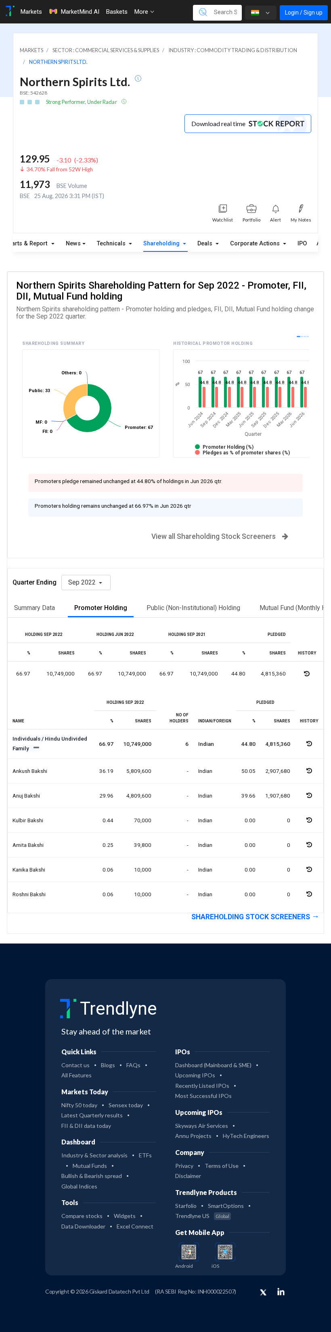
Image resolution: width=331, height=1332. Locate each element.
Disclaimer (188, 1175)
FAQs (133, 1065)
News (73, 243)
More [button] (142, 11)
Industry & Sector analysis (94, 1155)
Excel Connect (135, 1226)
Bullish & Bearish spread (91, 1175)
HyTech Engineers (246, 1135)
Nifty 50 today (79, 1105)
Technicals (112, 243)
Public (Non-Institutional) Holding (193, 608)
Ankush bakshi (30, 771)
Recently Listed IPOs (202, 1085)
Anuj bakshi (26, 795)
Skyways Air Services (201, 1125)
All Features (76, 1075)
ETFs (145, 1155)
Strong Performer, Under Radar (82, 102)
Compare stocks (82, 1215)
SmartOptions (226, 1205)
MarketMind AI (80, 11)
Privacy (184, 1165)
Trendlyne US (202, 1215)
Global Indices (79, 1186)
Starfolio (186, 1205)
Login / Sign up (304, 12)
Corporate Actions (255, 243)
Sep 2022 (82, 582)
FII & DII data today (86, 1125)
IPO (302, 243)
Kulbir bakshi (28, 820)
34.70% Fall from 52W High (60, 169)
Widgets (125, 1215)
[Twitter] (263, 1292)
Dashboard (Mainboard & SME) (213, 1065)
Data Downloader (83, 1226)
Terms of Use (222, 1165)
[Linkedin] (281, 1291)
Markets (31, 11)
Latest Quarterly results (92, 1115)
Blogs (108, 1065)
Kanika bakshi (29, 869)
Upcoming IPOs (195, 1075)
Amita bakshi (28, 845)
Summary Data (34, 608)
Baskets (117, 11)
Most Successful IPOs (203, 1095)
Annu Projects (193, 1135)
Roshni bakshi (29, 894)
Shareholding (162, 243)
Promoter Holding (100, 608)
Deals (205, 243)
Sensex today (126, 1105)
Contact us (75, 1065)
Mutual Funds (90, 1165)
